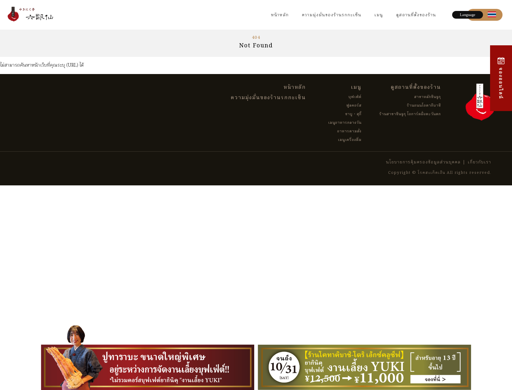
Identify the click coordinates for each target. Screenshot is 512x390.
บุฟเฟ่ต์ (354, 97)
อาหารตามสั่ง (349, 131)
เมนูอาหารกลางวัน (344, 123)
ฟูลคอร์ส (353, 105)
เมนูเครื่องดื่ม (349, 140)
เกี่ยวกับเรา (479, 162)
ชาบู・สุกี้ (353, 114)
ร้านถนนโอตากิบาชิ (424, 105)
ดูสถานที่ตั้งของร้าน (416, 15)
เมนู (379, 15)
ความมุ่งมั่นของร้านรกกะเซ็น (331, 15)
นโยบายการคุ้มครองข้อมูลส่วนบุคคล (423, 162)
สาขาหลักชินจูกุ (427, 97)
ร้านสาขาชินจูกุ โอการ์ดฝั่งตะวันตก (410, 114)
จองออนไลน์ (501, 82)
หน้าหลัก (280, 15)
